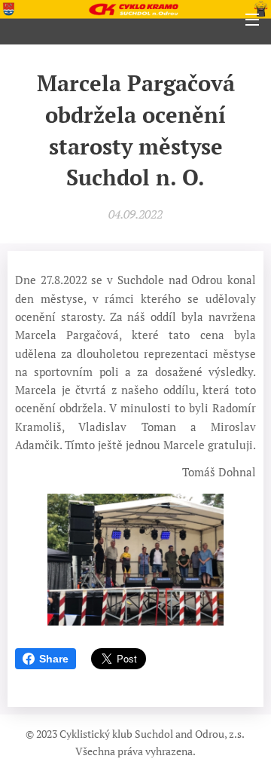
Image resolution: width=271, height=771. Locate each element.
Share (54, 659)
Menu (252, 19)
